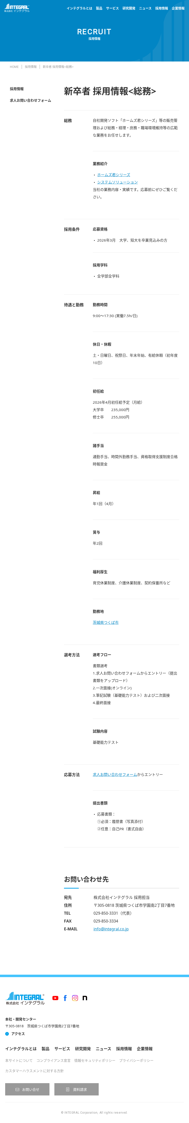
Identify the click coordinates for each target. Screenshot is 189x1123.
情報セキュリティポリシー (94, 1060)
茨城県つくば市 (106, 622)
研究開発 (129, 8)
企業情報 (178, 8)
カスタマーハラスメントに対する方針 (34, 1070)
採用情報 (161, 8)
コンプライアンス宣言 (53, 1060)
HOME (14, 67)
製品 (99, 8)
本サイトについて (19, 1060)
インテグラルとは (79, 8)
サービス (112, 8)
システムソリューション (117, 182)
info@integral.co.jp (111, 929)
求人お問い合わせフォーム (30, 100)
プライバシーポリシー (136, 1060)
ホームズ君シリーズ (113, 174)
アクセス (18, 1033)
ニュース (145, 8)
